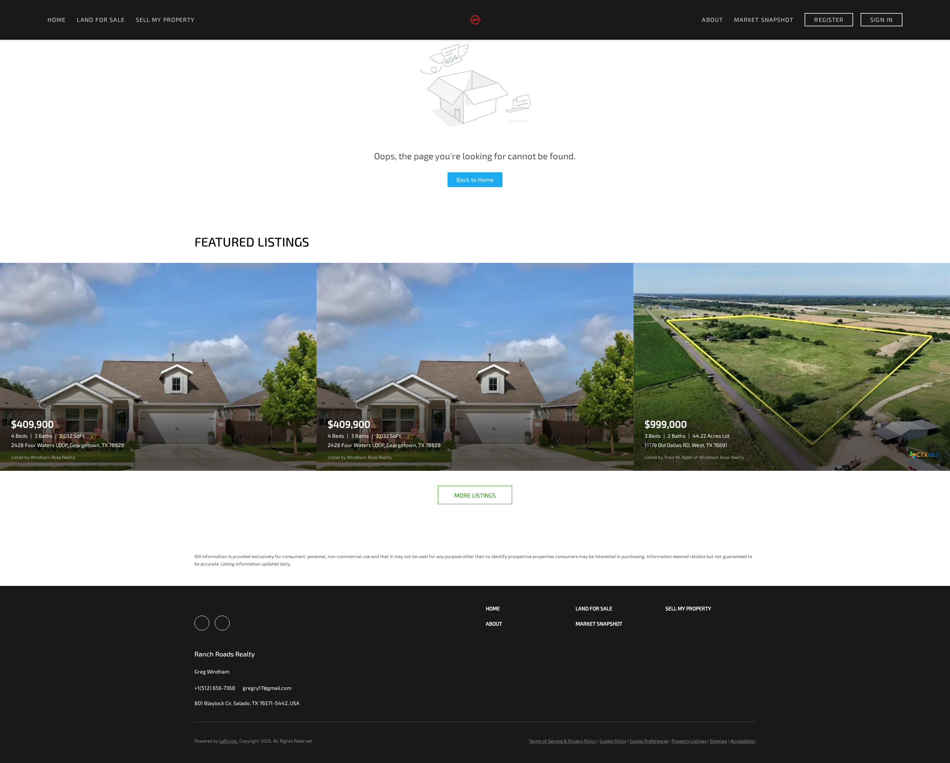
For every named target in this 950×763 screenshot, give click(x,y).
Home (57, 19)
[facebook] (201, 623)
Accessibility (743, 740)
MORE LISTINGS (475, 495)
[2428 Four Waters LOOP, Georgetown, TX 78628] (158, 367)
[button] (531, 608)
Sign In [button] (881, 19)
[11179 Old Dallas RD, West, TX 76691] (791, 367)
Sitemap (718, 740)
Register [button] (828, 19)
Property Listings (689, 740)
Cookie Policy (613, 740)
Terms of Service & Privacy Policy (562, 740)
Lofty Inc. (228, 740)
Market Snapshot (764, 19)
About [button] (712, 19)
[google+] (222, 623)
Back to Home (475, 179)
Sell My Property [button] (165, 19)
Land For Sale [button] (100, 19)
